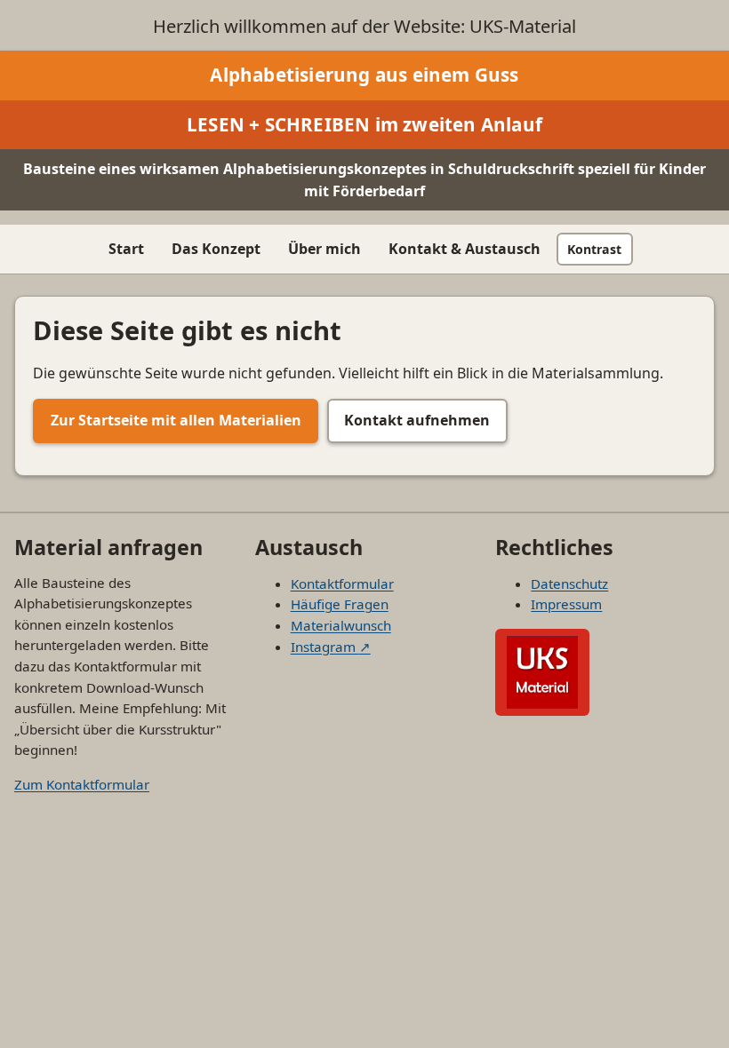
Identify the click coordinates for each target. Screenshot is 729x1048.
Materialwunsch (341, 625)
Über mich (324, 248)
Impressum (566, 604)
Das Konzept (216, 248)
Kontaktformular (342, 583)
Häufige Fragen (340, 604)
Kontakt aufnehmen (417, 420)
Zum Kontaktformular (81, 784)
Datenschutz (569, 583)
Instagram (331, 646)
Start (126, 248)
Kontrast (594, 249)
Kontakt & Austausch (465, 248)
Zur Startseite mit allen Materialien (176, 420)
